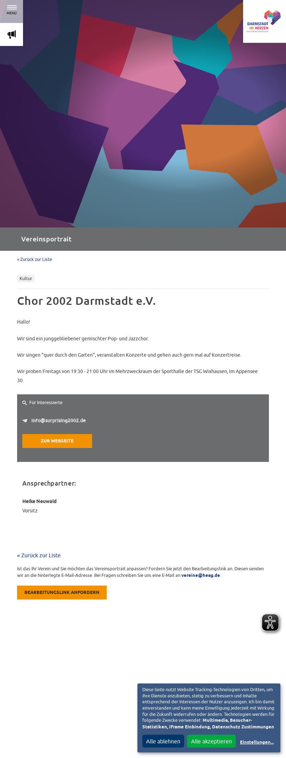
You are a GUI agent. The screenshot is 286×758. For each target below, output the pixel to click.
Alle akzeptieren (211, 741)
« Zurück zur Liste (34, 259)
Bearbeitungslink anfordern (61, 593)
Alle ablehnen (163, 741)
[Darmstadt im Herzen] (264, 21)
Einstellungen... (257, 742)
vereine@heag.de (200, 576)
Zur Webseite (57, 441)
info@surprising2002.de (58, 420)
